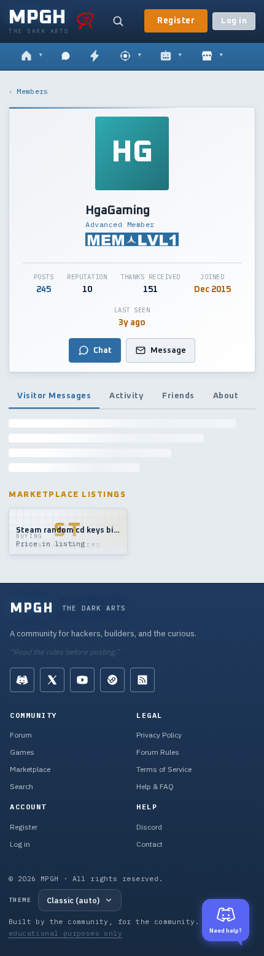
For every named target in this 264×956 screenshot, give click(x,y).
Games (22, 752)
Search (21, 786)
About (226, 395)
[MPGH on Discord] (22, 680)
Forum (21, 734)
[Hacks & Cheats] (130, 56)
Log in (234, 21)
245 (43, 289)
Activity (126, 395)
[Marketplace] (212, 56)
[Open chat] (65, 56)
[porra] (85, 20)
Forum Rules (157, 752)
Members (32, 91)
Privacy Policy (159, 734)
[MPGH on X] (52, 680)
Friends (178, 395)
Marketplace (30, 769)
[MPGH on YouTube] (82, 680)
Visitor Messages (54, 395)
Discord (149, 826)
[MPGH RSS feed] (142, 680)
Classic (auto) (73, 900)
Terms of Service (164, 769)
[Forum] (31, 56)
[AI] (171, 56)
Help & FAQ (155, 786)
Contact (149, 844)
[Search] (118, 21)
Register (176, 21)
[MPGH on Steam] (112, 680)
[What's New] (94, 56)
